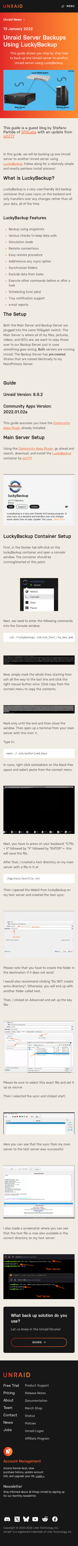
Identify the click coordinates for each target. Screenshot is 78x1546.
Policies (30, 1423)
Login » (40, 1476)
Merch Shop (33, 1408)
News (8, 1422)
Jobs (7, 1429)
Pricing (9, 1393)
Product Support (37, 1385)
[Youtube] (35, 1519)
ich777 (9, 136)
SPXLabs (28, 132)
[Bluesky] (26, 1519)
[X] (17, 1519)
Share (37, 1342)
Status (30, 1416)
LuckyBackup (12, 164)
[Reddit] (45, 1519)
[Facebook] (55, 1519)
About (8, 1400)
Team (7, 1407)
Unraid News (12, 19)
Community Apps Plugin (35, 448)
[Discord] (7, 1519)
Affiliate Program (37, 1438)
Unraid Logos (34, 1431)
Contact (10, 1415)
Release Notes (35, 1393)
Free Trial (11, 1385)
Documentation (36, 1400)
